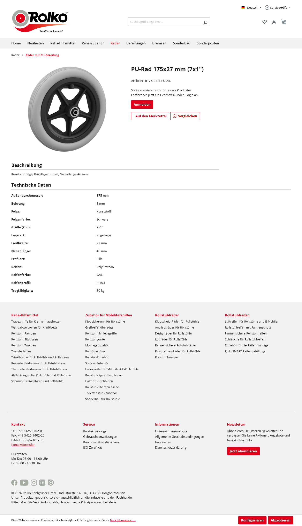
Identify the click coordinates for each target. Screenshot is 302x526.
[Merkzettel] (264, 22)
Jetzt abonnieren (243, 451)
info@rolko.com (33, 440)
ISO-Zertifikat (92, 447)
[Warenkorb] (285, 22)
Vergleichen (187, 116)
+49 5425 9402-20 (31, 435)
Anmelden (142, 104)
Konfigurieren (252, 520)
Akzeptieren (280, 520)
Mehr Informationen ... (123, 520)
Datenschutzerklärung (170, 447)
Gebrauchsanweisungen (100, 436)
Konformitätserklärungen (101, 442)
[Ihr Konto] (274, 22)
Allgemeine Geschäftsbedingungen (179, 436)
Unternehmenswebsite (171, 431)
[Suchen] (205, 21)
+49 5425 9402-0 (29, 431)
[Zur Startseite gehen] (44, 21)
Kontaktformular (23, 444)
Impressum (163, 442)
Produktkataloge (94, 431)
